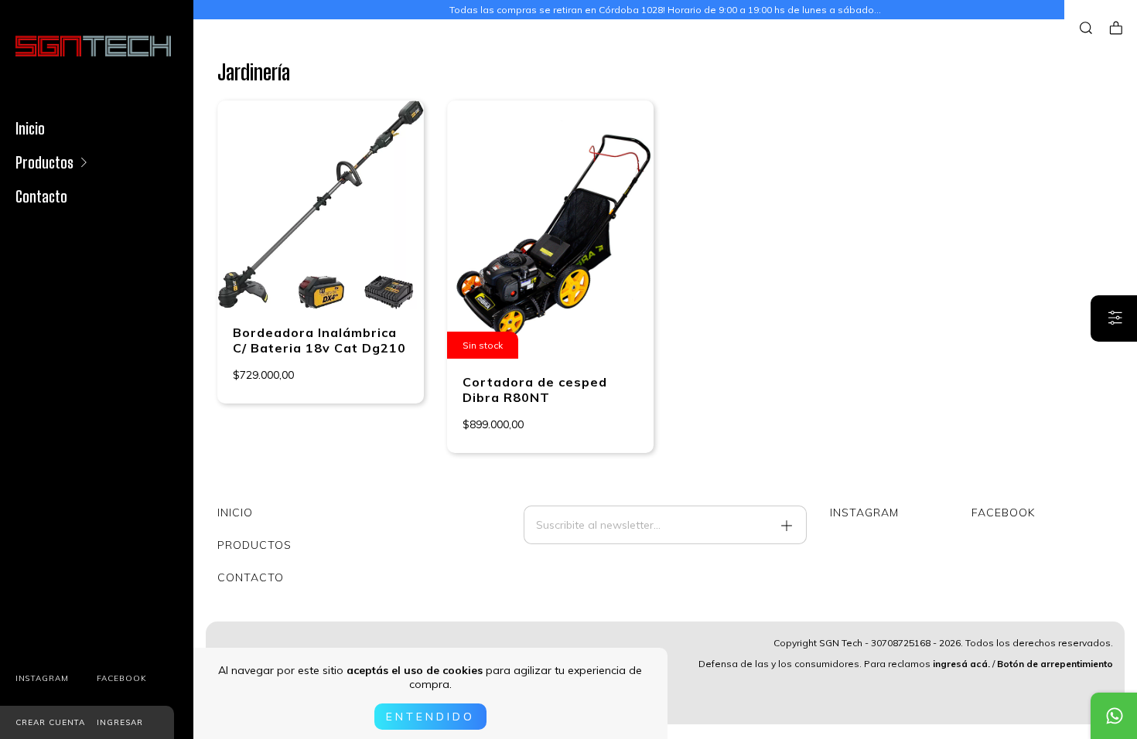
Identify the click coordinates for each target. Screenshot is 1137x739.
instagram (42, 678)
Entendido (430, 717)
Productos (44, 162)
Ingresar (120, 722)
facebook (122, 678)
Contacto (41, 196)
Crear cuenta (50, 722)
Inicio (30, 128)
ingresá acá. (961, 663)
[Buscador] (1086, 28)
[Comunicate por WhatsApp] (1114, 716)
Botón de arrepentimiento (1055, 663)
